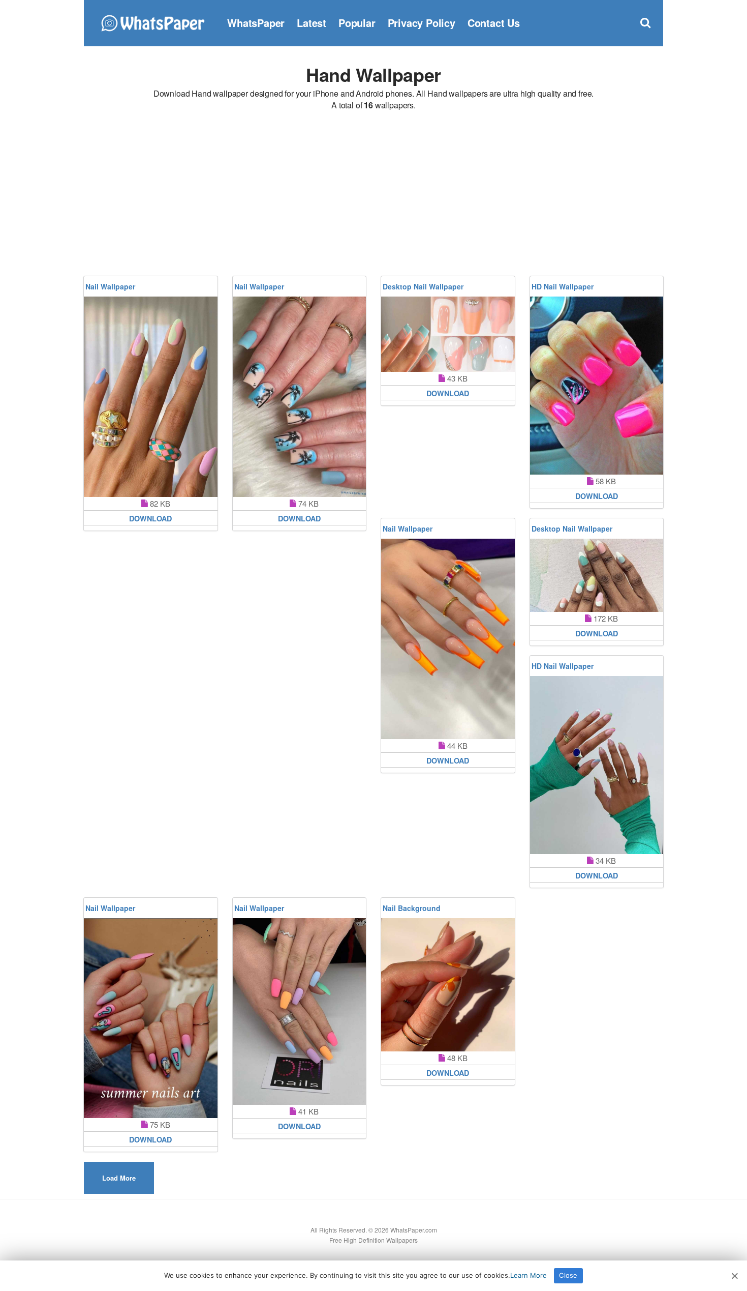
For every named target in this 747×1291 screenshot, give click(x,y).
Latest (311, 22)
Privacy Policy (421, 22)
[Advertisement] (373, 195)
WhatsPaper (256, 22)
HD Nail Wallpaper (563, 286)
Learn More (528, 1275)
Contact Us (494, 22)
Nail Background (412, 908)
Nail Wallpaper (110, 286)
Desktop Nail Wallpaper (423, 286)
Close (568, 1275)
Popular (357, 22)
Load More (119, 1178)
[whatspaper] (152, 21)
